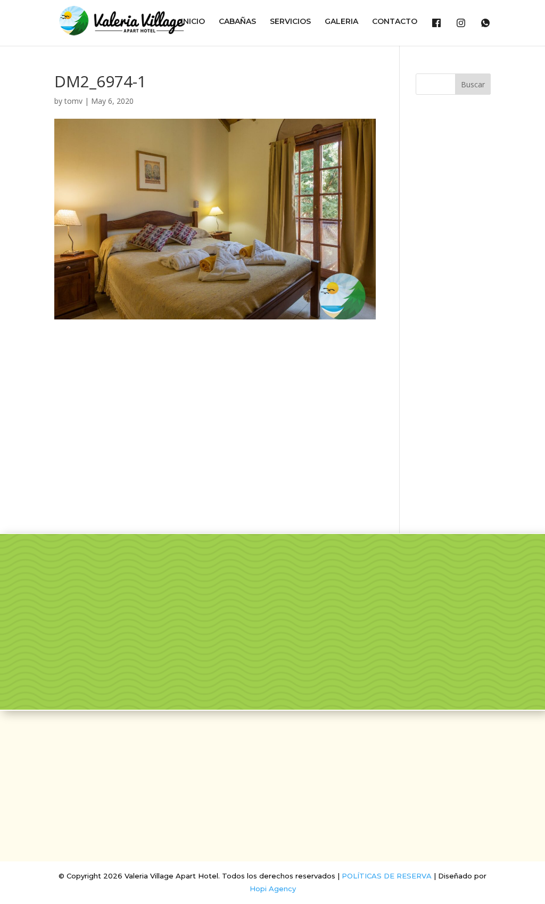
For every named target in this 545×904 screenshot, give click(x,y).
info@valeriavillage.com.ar (272, 773)
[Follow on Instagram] (285, 743)
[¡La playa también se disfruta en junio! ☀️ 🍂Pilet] (238, 628)
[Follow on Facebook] (259, 743)
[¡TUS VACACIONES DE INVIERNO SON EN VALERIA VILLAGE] (238, 580)
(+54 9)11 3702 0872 (272, 808)
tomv (73, 101)
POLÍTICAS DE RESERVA (387, 876)
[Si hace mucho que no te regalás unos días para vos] (488, 580)
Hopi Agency (273, 888)
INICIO (193, 22)
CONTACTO (394, 22)
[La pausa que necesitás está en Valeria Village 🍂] (405, 580)
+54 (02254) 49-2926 (272, 791)
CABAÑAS (237, 22)
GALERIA (341, 22)
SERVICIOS (290, 22)
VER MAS (90, 664)
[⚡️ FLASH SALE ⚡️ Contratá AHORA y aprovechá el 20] (322, 580)
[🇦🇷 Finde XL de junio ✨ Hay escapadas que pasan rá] (322, 628)
